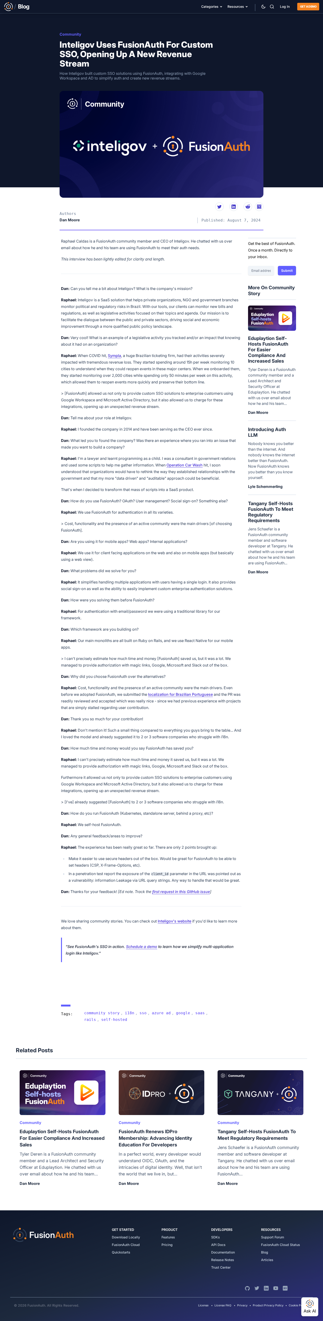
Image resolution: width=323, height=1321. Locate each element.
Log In (285, 6)
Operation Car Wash (184, 465)
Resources (235, 6)
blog (264, 1252)
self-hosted (114, 1019)
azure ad (161, 1013)
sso (143, 1013)
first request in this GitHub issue (181, 891)
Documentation (223, 1252)
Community (70, 34)
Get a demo (308, 6)
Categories (209, 6)
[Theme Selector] (263, 6)
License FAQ (222, 1305)
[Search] (272, 6)
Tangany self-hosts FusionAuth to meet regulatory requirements (270, 512)
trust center (221, 1267)
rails (90, 1019)
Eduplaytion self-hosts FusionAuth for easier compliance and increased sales (268, 349)
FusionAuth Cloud (126, 1245)
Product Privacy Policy (268, 1305)
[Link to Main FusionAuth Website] (8, 6)
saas (200, 1013)
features (168, 1237)
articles (267, 1260)
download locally (126, 1237)
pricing (167, 1245)
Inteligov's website (174, 921)
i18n (129, 1013)
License (203, 1305)
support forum (272, 1237)
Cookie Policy (298, 1305)
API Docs (218, 1245)
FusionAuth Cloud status (280, 1245)
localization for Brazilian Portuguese (180, 694)
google (183, 1013)
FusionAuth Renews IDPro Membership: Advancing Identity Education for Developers (155, 1138)
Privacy (242, 1305)
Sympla (114, 355)
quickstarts (121, 1252)
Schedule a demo (141, 946)
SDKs (215, 1237)
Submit (287, 270)
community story (102, 1013)
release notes (222, 1260)
